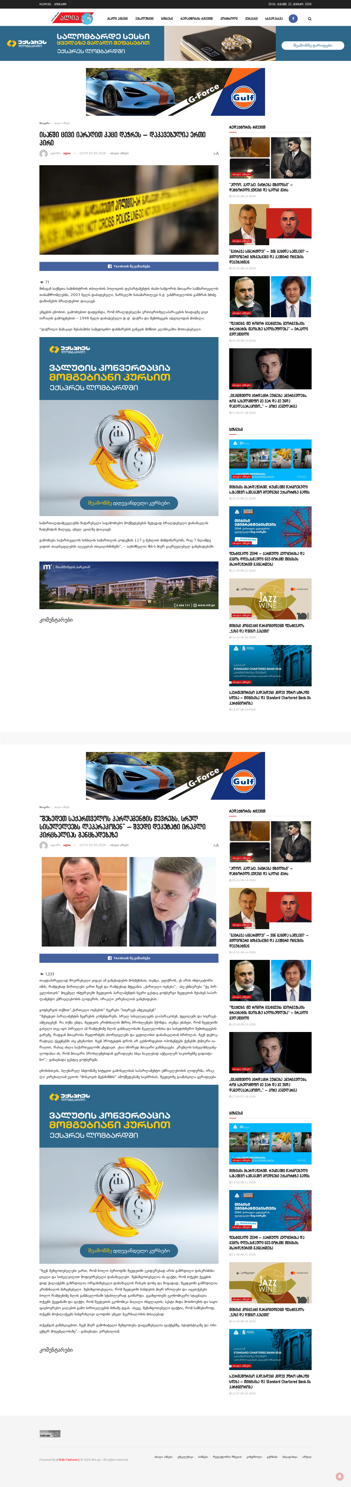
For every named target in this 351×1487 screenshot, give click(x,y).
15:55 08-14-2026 (243, 268)
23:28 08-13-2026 (243, 340)
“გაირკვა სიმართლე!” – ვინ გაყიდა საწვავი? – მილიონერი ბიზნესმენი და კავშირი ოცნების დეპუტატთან (268, 256)
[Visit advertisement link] (175, 95)
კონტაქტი (60, 4)
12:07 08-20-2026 (243, 709)
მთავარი (44, 123)
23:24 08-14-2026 (243, 196)
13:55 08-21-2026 (243, 498)
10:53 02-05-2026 (92, 845)
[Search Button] (310, 18)
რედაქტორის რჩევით (197, 18)
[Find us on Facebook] (293, 18)
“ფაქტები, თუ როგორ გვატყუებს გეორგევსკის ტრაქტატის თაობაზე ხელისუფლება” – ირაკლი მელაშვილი (268, 328)
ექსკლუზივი (144, 18)
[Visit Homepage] (72, 18)
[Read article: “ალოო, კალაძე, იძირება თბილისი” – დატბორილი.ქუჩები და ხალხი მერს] (270, 158)
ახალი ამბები (117, 18)
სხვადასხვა (274, 18)
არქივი (307, 1457)
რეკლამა (45, 4)
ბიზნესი (167, 18)
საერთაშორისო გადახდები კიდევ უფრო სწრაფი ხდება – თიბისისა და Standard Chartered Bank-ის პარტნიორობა (270, 697)
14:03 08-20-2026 (243, 637)
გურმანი (251, 18)
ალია (67, 153)
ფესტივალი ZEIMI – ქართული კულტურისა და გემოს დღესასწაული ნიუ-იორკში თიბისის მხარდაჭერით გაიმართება (266, 558)
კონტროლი (229, 18)
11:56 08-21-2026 (243, 570)
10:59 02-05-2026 (92, 153)
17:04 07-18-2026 (243, 412)
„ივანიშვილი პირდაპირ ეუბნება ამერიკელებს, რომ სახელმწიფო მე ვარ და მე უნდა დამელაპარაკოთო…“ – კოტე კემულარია (268, 400)
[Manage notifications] (340, 1476)
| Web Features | (68, 1459)
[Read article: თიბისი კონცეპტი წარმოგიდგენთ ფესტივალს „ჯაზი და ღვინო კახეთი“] (270, 599)
